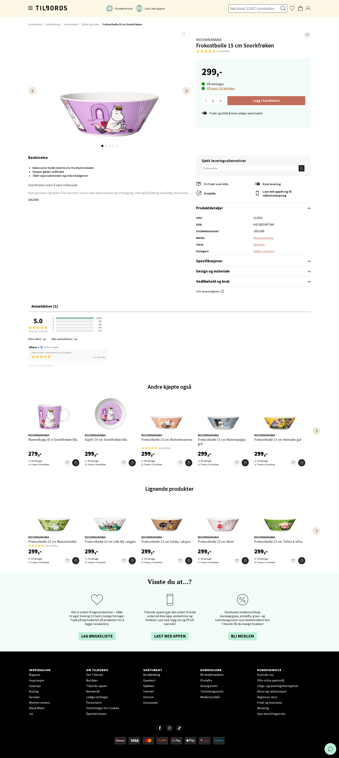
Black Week (36, 708)
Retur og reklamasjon (271, 691)
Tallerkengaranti (211, 691)
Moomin (259, 244)
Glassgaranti (209, 686)
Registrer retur (267, 697)
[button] (307, 35)
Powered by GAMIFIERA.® (41, 365)
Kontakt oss (265, 675)
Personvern (94, 702)
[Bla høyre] (186, 91)
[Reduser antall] (206, 100)
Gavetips (35, 686)
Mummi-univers (39, 702)
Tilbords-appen (96, 686)
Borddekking (53, 24)
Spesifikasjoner (209, 261)
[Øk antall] (220, 100)
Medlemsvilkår (210, 697)
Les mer (33, 199)
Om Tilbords (94, 675)
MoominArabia (208, 39)
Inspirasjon (36, 680)
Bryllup (34, 691)
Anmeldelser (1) (44, 306)
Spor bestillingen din (271, 714)
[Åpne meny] (30, 8)
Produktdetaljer (209, 208)
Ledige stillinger (97, 697)
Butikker (92, 680)
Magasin (34, 675)
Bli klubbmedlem (211, 675)
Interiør (148, 691)
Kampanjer (150, 702)
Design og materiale (213, 271)
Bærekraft (93, 691)
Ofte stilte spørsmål (270, 680)
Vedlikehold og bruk (213, 281)
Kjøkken (148, 686)
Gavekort (149, 680)
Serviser (34, 697)
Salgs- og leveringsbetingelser (277, 686)
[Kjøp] (75, 462)
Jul (31, 714)
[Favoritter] (67, 462)
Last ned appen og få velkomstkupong (277, 193)
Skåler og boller (90, 24)
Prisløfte (210, 193)
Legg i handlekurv (266, 100)
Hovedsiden (35, 24)
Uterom (148, 697)
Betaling (263, 708)
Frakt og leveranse (269, 702)
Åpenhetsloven (96, 714)
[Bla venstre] (32, 91)
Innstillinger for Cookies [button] (102, 708)
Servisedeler (71, 24)
